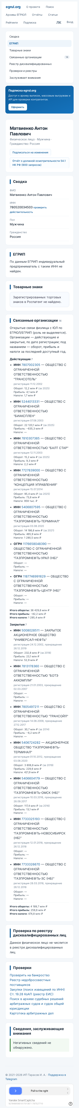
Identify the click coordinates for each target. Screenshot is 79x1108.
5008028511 (30, 630)
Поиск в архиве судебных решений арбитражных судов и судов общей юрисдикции (37, 1003)
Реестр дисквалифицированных (30, 63)
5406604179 (30, 778)
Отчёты (37, 14)
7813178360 (30, 666)
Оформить (17, 107)
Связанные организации (38, 57)
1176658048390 (35, 544)
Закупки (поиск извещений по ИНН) (37, 989)
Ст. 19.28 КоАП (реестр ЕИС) (31, 994)
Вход (70, 22)
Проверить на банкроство (30, 975)
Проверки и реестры (23, 70)
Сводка (14, 36)
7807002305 (30, 365)
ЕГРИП (13, 43)
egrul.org (13, 7)
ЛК (58, 22)
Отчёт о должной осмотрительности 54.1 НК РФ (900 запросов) (39, 162)
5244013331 (30, 401)
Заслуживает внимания (25, 77)
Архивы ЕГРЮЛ (16, 14)
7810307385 (30, 438)
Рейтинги (12, 22)
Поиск (50, 6)
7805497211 (30, 707)
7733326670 (30, 864)
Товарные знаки (20, 50)
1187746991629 (34, 576)
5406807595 (30, 507)
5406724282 (30, 742)
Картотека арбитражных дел (31, 1013)
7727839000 (30, 470)
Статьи (53, 14)
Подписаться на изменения (30, 152)
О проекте (33, 6)
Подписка (29, 22)
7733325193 (30, 819)
